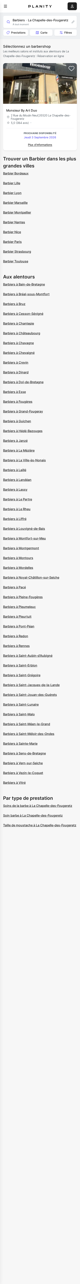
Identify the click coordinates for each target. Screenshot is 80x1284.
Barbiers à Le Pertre (17, 499)
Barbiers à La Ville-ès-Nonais (24, 460)
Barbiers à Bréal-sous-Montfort (26, 294)
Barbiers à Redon (15, 636)
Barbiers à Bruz (14, 304)
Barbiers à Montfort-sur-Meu (24, 538)
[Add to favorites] (71, 68)
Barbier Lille (11, 183)
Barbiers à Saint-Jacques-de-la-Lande (31, 685)
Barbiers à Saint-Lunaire (21, 704)
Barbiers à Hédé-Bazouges (23, 431)
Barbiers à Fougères (17, 402)
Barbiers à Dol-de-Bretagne (23, 382)
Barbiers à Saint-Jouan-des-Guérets (30, 695)
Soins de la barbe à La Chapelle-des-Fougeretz (37, 806)
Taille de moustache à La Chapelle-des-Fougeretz (39, 825)
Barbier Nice (12, 232)
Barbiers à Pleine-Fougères (23, 597)
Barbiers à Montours (18, 558)
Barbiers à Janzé (15, 441)
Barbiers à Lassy (15, 489)
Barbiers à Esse (14, 392)
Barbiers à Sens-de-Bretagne (24, 753)
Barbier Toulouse (15, 261)
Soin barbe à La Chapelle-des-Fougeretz (33, 815)
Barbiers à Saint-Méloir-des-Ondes (28, 734)
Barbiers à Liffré (14, 519)
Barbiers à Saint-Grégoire (21, 675)
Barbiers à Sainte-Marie (20, 743)
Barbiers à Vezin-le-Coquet (23, 773)
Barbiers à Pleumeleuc (19, 607)
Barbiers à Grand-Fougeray (23, 411)
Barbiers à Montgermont (21, 548)
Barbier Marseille (15, 203)
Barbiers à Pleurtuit (17, 616)
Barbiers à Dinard (16, 372)
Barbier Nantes (14, 222)
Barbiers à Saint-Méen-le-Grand (26, 724)
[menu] (5, 6)
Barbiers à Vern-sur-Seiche (23, 763)
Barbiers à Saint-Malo (19, 714)
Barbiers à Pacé (14, 587)
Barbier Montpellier (17, 212)
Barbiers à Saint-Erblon (20, 665)
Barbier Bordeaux (16, 173)
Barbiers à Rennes (16, 646)
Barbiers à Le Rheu (16, 509)
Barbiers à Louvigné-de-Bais (24, 529)
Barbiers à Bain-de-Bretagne (24, 284)
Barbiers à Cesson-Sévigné (23, 314)
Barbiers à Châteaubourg (21, 333)
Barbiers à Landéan (17, 480)
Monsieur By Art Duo (21, 110)
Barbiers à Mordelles (18, 568)
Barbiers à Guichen (17, 421)
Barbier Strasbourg (17, 251)
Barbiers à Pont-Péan (18, 626)
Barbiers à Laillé (14, 470)
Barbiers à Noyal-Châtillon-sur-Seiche (31, 577)
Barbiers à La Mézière (19, 450)
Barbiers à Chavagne (18, 343)
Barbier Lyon (12, 193)
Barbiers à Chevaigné (19, 353)
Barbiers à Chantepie (18, 323)
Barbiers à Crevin (15, 362)
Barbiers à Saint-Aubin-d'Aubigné (27, 656)
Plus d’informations (40, 144)
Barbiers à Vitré (14, 783)
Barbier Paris (12, 242)
